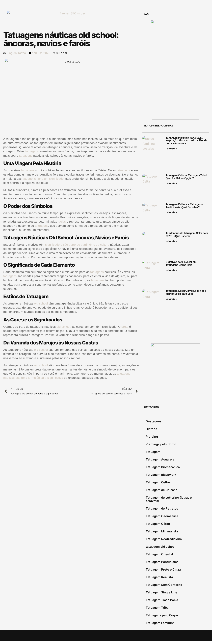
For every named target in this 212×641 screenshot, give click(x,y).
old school (41, 303)
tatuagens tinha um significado (43, 178)
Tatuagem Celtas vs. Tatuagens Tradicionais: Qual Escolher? (184, 206)
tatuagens (32, 151)
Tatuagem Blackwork (161, 474)
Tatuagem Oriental (159, 554)
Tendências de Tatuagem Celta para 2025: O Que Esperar (187, 235)
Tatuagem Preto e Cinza (163, 569)
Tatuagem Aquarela (160, 459)
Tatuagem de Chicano (161, 490)
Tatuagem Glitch (158, 523)
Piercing (152, 436)
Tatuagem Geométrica (162, 516)
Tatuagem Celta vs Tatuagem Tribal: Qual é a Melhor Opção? (187, 177)
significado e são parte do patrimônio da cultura (77, 244)
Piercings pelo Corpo (161, 444)
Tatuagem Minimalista (162, 531)
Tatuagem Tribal (157, 607)
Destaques (154, 421)
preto (124, 326)
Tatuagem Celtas (158, 482)
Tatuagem (153, 452)
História (151, 429)
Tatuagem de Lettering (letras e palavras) (169, 499)
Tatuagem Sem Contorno (164, 584)
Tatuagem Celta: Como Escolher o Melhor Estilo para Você (186, 292)
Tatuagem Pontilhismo (162, 562)
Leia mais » (171, 148)
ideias (62, 221)
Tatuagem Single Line (161, 592)
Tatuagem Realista (159, 577)
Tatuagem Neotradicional (164, 539)
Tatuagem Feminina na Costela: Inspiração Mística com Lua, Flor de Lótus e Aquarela (186, 140)
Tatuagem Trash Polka (162, 600)
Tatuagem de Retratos (162, 508)
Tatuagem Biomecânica (163, 467)
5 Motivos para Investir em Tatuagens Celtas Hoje (181, 263)
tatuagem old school (160, 546)
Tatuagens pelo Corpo (162, 615)
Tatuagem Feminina (160, 623)
